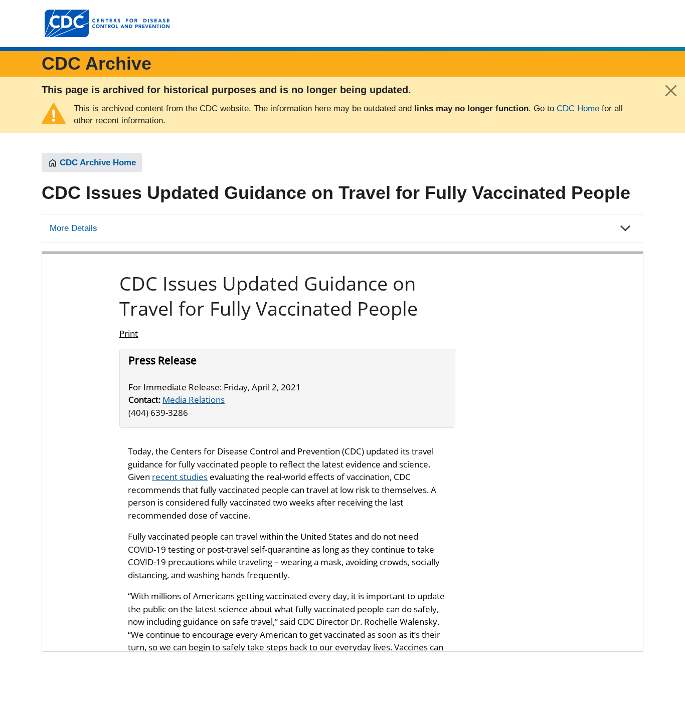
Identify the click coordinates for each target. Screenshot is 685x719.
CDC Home (578, 108)
